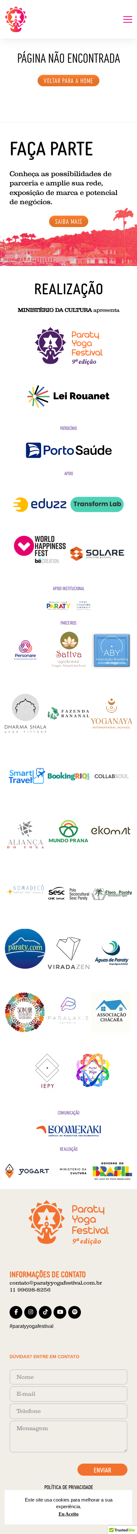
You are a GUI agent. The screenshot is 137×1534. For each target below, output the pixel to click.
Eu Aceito (69, 1513)
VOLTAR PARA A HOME (68, 80)
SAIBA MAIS (68, 221)
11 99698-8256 (30, 1290)
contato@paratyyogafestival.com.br (56, 1283)
